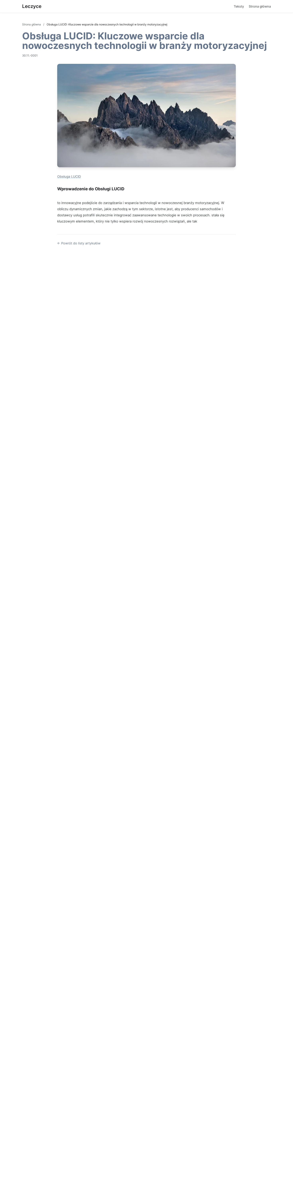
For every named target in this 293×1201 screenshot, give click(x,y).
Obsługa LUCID (69, 177)
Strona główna (260, 6)
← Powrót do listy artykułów (78, 243)
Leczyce (31, 6)
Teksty (239, 6)
